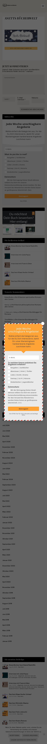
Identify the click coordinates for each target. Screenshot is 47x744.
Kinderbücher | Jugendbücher (22, 382)
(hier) (20, 403)
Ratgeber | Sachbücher (20, 368)
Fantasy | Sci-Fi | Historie (20, 378)
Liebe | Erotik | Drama (19, 375)
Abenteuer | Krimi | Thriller (21, 371)
